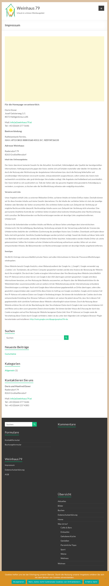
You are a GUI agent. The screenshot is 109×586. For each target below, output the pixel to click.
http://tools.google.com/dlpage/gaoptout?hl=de (49, 319)
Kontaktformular (12, 440)
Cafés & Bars (66, 527)
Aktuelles (62, 501)
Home (60, 519)
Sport (63, 549)
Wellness (65, 558)
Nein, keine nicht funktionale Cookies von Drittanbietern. (55, 582)
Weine (63, 554)
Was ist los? (63, 524)
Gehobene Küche (68, 536)
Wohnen (61, 563)
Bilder (60, 506)
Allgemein (10, 370)
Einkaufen (65, 532)
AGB (7, 474)
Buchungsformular (13, 444)
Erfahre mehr (91, 582)
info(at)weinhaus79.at (21, 122)
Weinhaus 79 (28, 8)
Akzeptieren (18, 582)
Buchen (61, 510)
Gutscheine (10, 353)
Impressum (10, 465)
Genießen (65, 540)
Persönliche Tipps (68, 545)
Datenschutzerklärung (14, 470)
